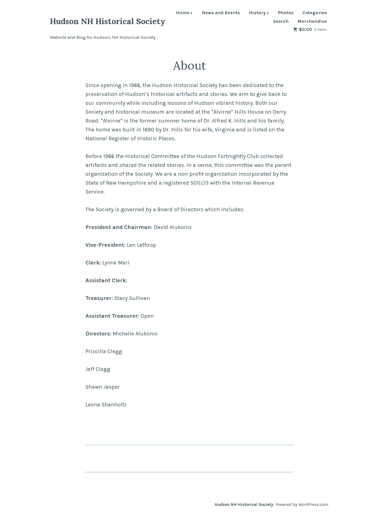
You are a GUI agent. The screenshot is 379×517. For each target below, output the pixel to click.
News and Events (221, 13)
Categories (314, 13)
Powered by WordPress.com (302, 504)
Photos (286, 13)
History (257, 13)
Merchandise (312, 21)
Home (182, 13)
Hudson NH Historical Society (107, 21)
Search (281, 21)
